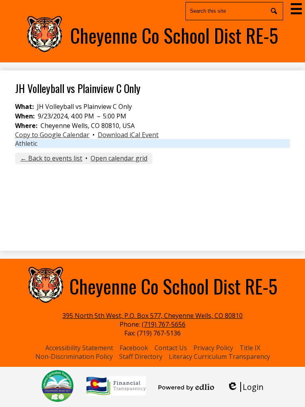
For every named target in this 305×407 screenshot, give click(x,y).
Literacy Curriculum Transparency (219, 356)
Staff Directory (140, 356)
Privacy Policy (213, 347)
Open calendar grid (119, 158)
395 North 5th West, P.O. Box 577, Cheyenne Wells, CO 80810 (152, 315)
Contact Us (170, 347)
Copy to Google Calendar (52, 134)
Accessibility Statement (79, 347)
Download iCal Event (128, 134)
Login (245, 387)
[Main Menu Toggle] (296, 8)
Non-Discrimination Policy (74, 356)
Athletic (26, 143)
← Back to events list (51, 158)
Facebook (134, 347)
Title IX (249, 347)
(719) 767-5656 (163, 324)
